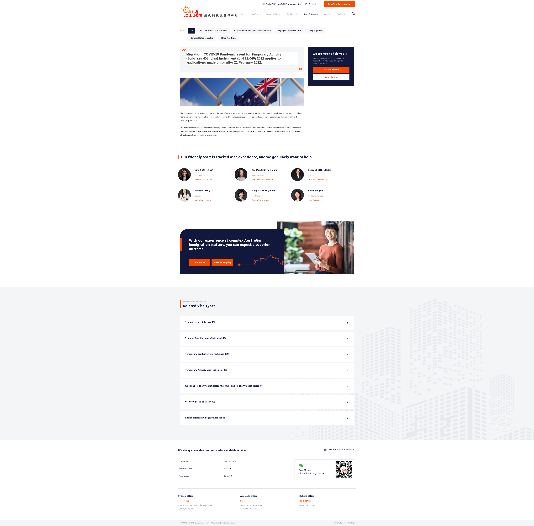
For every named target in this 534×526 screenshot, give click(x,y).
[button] (331, 70)
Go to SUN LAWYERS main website (283, 4)
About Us (327, 14)
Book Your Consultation (339, 4)
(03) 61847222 (305, 501)
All (191, 30)
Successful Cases (273, 14)
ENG (307, 4)
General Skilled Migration (202, 38)
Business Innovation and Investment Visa (252, 30)
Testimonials (292, 14)
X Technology (349, 523)
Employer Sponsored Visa (289, 30)
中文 (314, 4)
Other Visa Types (228, 38)
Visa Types (256, 14)
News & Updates (311, 14)
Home (243, 14)
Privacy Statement (228, 523)
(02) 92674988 (183, 501)
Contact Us (341, 14)
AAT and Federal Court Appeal (214, 30)
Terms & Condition (212, 523)
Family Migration (315, 30)
